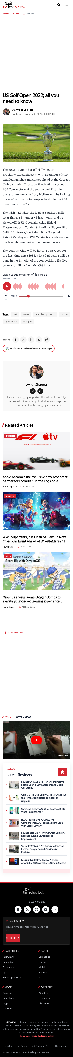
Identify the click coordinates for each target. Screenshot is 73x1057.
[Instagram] (33, 391)
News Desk (8, 546)
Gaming (10, 496)
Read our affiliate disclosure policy (37, 1035)
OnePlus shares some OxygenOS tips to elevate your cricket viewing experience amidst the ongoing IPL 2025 (32, 599)
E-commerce (9, 967)
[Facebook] (15, 339)
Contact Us (44, 998)
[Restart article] (6, 296)
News (26, 314)
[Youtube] (45, 909)
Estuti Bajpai (8, 486)
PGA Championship (45, 314)
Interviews (8, 956)
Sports (15, 13)
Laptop (42, 962)
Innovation (8, 962)
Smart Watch (45, 972)
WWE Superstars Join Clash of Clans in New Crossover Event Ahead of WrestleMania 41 (34, 539)
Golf (15, 314)
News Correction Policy (15, 1045)
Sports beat (11, 321)
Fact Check (8, 998)
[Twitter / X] (23, 339)
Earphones (44, 956)
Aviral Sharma (36, 384)
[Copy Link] (47, 339)
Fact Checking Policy (41, 1045)
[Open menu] (66, 4)
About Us (43, 993)
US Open (27, 321)
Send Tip (11, 937)
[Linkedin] (54, 909)
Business (10, 436)
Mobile (42, 967)
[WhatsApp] (39, 339)
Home (6, 13)
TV (40, 977)
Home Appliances (12, 977)
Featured (7, 1008)
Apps (8, 556)
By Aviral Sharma (23, 110)
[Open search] (58, 4)
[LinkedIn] (31, 339)
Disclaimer (44, 1003)
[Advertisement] (36, 53)
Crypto (6, 1003)
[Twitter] (27, 909)
